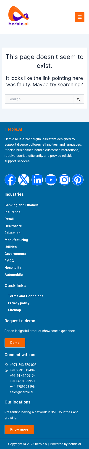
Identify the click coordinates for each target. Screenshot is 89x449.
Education (13, 233)
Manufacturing (16, 240)
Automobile (14, 275)
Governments (15, 254)
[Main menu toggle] (79, 17)
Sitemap (14, 310)
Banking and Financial (22, 205)
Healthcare (13, 226)
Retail (9, 219)
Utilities (11, 247)
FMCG (9, 261)
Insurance (13, 212)
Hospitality (13, 268)
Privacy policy (18, 303)
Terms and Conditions (25, 296)
